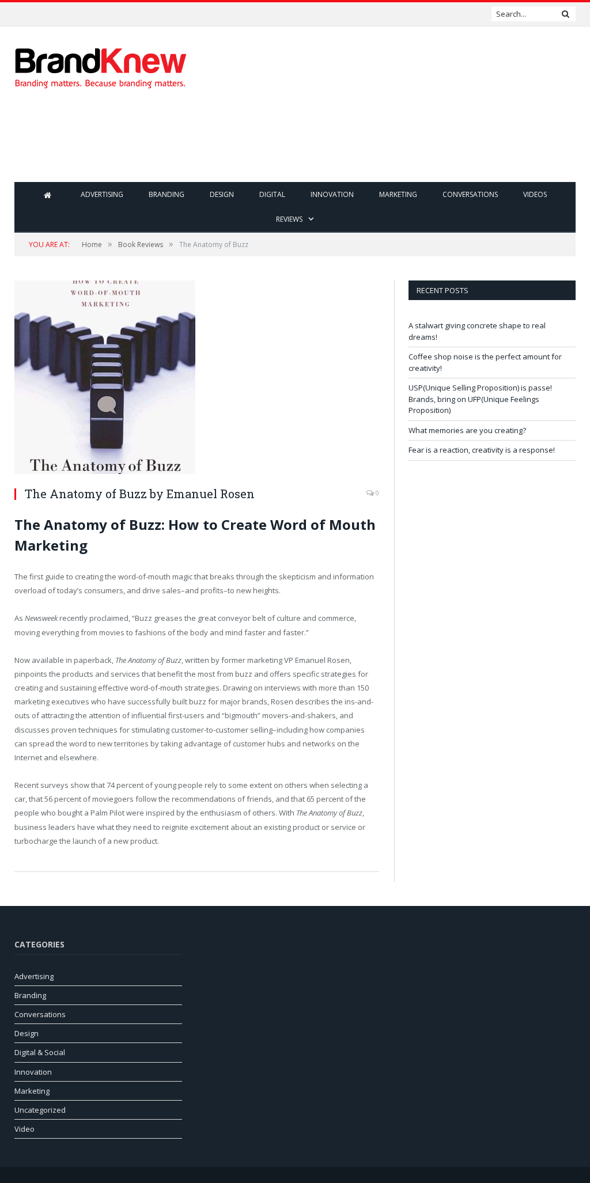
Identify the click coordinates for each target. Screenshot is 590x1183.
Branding (166, 194)
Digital (272, 194)
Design (222, 194)
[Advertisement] (368, 144)
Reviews (289, 219)
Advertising (102, 194)
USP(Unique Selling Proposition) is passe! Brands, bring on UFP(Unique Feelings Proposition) (480, 398)
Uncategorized (40, 1110)
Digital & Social (39, 1052)
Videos (535, 194)
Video (24, 1129)
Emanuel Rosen (211, 493)
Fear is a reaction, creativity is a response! (482, 450)
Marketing (398, 194)
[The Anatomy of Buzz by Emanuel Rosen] (196, 378)
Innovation (332, 194)
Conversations (470, 194)
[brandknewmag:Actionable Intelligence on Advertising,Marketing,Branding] (100, 65)
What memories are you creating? (467, 430)
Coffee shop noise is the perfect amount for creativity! (115, 14)
